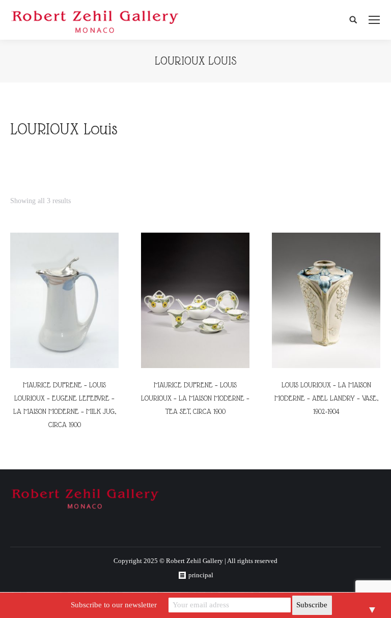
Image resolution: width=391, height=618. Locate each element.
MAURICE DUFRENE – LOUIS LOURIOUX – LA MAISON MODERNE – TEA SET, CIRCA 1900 (195, 398)
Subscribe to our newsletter (114, 605)
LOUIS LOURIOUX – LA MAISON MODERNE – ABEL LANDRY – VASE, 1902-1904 (326, 398)
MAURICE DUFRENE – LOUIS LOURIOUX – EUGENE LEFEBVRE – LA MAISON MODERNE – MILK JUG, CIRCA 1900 (64, 405)
